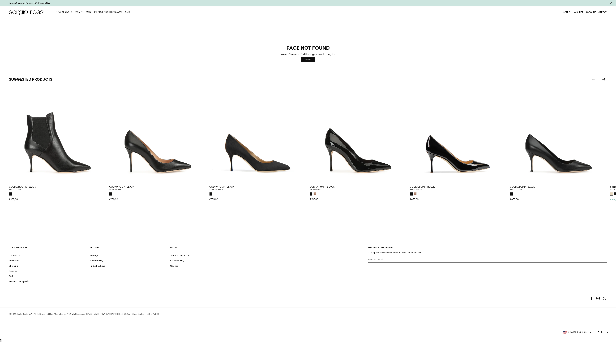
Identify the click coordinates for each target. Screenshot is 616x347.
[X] (604, 298)
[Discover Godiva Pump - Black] (157, 135)
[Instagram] (598, 298)
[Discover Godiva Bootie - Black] (57, 135)
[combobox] (575, 332)
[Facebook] (591, 298)
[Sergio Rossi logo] (26, 12)
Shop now (201, 193)
